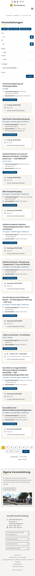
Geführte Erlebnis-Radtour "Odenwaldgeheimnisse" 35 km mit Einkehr (16, 226)
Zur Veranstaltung (10, 100)
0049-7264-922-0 (15, 525)
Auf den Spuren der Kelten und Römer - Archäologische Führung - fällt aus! (17, 299)
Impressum (17, 555)
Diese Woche (14, 29)
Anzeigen (4, 64)
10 (11, 451)
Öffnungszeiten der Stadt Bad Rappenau (15, 534)
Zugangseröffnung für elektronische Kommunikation (17, 559)
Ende (26, 451)
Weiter (17, 451)
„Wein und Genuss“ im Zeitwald (16, 335)
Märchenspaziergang (12, 191)
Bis (2, 40)
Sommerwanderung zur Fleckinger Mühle (13, 85)
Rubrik (3, 49)
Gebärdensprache (17, 566)
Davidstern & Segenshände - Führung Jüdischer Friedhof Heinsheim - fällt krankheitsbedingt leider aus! (15, 371)
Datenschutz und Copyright (17, 557)
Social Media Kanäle (13, 548)
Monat (3, 56)
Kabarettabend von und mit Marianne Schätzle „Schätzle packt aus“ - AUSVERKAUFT (15, 156)
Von (2, 33)
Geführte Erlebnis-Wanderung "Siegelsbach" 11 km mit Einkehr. (16, 263)
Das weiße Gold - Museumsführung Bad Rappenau (17, 409)
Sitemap (17, 562)
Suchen (29, 76)
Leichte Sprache (12, 544)
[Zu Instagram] (23, 2)
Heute (5, 29)
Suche (3, 72)
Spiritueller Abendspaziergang (16, 119)
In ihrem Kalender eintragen (16, 110)
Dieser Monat (25, 29)
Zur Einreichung (9, 489)
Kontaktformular (12, 539)
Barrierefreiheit (17, 564)
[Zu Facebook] (20, 2)
